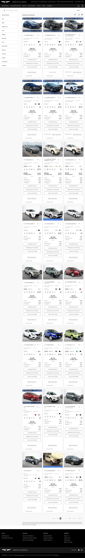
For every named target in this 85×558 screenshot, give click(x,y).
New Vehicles (5, 535)
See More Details (32, 59)
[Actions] (40, 35)
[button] (41, 25)
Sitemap (20, 555)
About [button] (43, 5)
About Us (66, 535)
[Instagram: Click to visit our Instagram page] (81, 550)
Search (78, 10)
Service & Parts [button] (31, 5)
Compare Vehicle (29, 75)
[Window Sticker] (61, 45)
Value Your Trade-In (28, 535)
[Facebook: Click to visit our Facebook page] (78, 550)
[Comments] (40, 45)
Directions (67, 540)
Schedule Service (48, 538)
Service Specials (47, 540)
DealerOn (16, 555)
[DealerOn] (5, 555)
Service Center (47, 535)
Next (70, 518)
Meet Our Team (68, 542)
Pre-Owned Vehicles (7, 538)
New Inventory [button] (5, 5)
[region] (32, 55)
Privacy (23, 555)
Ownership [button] (49, 5)
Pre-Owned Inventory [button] (15, 5)
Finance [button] (39, 5)
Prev (57, 518)
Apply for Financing (28, 540)
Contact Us (67, 538)
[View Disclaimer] (34, 45)
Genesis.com (57, 555)
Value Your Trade (32, 67)
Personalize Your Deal (32, 63)
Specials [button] (24, 5)
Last (74, 518)
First (53, 518)
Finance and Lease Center (30, 538)
